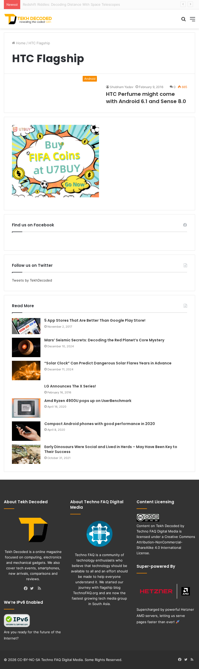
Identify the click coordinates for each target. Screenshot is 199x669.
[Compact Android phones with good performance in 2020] (26, 431)
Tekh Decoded (167, 526)
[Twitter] (33, 589)
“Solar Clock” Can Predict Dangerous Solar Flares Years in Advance (108, 363)
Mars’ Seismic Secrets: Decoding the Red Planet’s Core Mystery (104, 340)
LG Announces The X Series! (70, 386)
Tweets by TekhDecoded (32, 280)
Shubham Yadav (121, 87)
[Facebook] (27, 589)
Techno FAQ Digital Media (157, 531)
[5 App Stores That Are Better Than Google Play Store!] (26, 326)
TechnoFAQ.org (85, 593)
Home (20, 43)
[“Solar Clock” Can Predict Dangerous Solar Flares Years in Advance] (26, 370)
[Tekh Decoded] (28, 19)
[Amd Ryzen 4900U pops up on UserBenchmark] (26, 408)
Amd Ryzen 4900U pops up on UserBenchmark (87, 400)
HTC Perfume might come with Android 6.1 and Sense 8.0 (146, 97)
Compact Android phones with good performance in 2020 (99, 423)
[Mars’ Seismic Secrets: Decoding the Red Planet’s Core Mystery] (26, 347)
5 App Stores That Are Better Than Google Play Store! (94, 320)
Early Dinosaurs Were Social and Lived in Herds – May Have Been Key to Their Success (110, 449)
